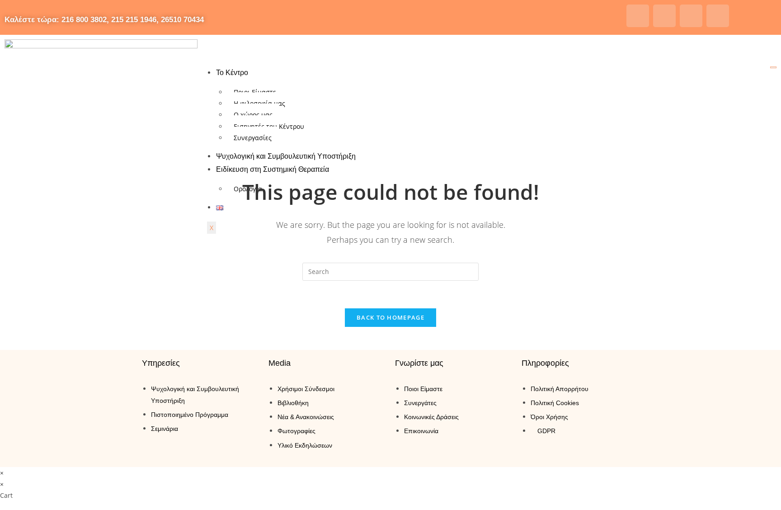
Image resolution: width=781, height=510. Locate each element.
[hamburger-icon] (773, 67)
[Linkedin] (717, 16)
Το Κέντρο (232, 72)
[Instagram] (664, 16)
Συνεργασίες (253, 137)
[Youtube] (691, 16)
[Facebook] (637, 16)
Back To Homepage (390, 317)
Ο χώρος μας (253, 114)
